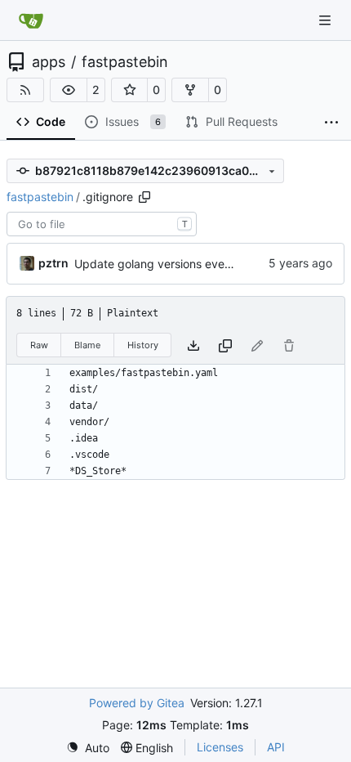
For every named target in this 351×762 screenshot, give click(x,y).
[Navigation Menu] (326, 20)
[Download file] (193, 345)
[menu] (87, 748)
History (142, 345)
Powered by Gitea (136, 703)
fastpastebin (125, 62)
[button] (68, 90)
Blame (87, 345)
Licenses (220, 747)
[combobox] (102, 224)
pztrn (53, 263)
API (276, 747)
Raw (39, 345)
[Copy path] (144, 197)
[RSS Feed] (25, 90)
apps (48, 62)
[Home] (31, 20)
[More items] (331, 122)
